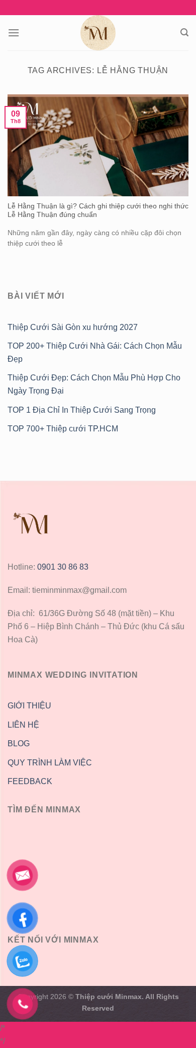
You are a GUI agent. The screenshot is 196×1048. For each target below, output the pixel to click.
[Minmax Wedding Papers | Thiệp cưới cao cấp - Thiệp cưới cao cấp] (98, 32)
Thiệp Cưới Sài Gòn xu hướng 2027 (73, 327)
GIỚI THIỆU (29, 705)
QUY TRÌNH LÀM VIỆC (50, 762)
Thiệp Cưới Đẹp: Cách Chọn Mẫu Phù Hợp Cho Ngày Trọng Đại (94, 384)
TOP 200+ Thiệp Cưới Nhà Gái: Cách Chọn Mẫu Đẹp (95, 352)
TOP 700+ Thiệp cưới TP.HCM (63, 428)
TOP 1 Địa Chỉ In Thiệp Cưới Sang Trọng (82, 410)
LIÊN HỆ (23, 725)
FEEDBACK (30, 781)
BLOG (19, 743)
